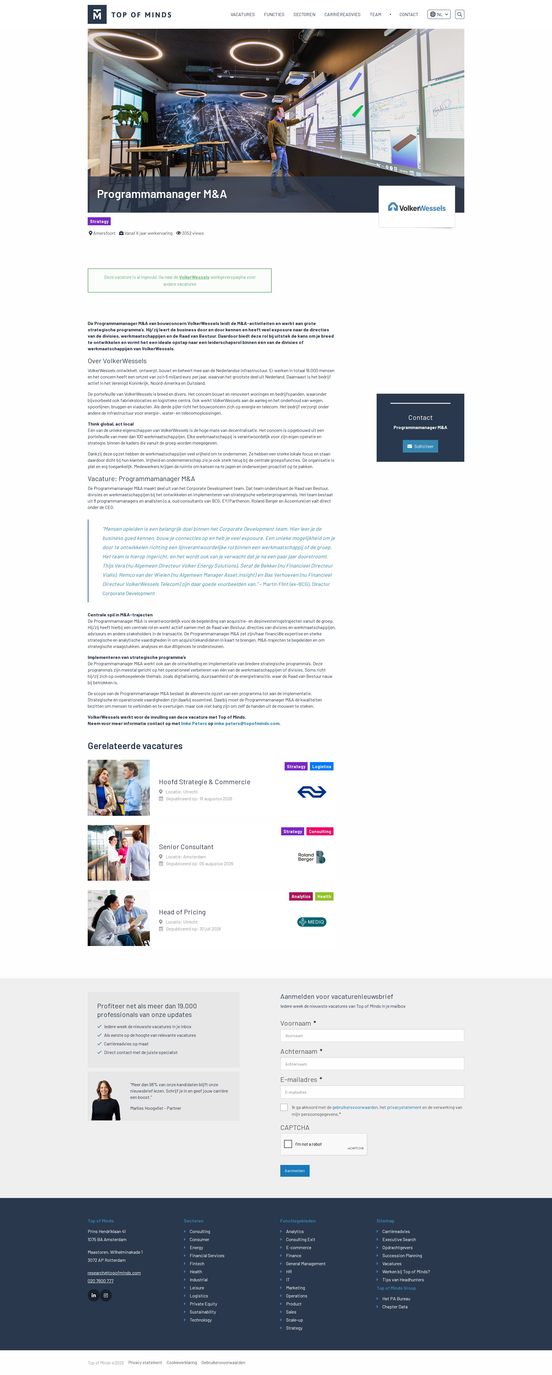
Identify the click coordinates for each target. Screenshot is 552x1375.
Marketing (295, 1287)
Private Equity (203, 1303)
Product (294, 1303)
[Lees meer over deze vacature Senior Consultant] (212, 853)
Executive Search (399, 1239)
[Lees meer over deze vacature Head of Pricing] (212, 918)
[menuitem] (242, 14)
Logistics (199, 1295)
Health (196, 1271)
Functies (274, 14)
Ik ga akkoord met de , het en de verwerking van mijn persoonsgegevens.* (377, 1110)
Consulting (200, 1231)
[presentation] (324, 1144)
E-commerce (298, 1247)
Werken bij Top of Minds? (406, 1271)
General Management (306, 1263)
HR (289, 1271)
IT (288, 1279)
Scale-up (294, 1319)
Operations (296, 1295)
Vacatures (243, 14)
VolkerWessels (194, 277)
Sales (291, 1311)
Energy (196, 1247)
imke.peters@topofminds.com (246, 723)
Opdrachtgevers (397, 1247)
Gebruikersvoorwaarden (223, 1362)
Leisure (197, 1287)
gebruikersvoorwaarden (355, 1107)
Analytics (295, 1231)
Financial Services (207, 1255)
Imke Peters (194, 723)
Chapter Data (395, 1306)
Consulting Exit (300, 1239)
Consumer (199, 1239)
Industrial (199, 1279)
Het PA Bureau (396, 1298)
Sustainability (203, 1311)
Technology (201, 1319)
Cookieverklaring (182, 1362)
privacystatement (404, 1107)
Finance (293, 1255)
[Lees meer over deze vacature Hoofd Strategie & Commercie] (212, 788)
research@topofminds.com (114, 1272)
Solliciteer (424, 446)
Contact (409, 14)
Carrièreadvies (343, 14)
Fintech (197, 1263)
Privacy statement (145, 1362)
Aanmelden (295, 1170)
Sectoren (304, 14)
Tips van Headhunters (403, 1279)
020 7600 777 (101, 1280)
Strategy (294, 1327)
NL (440, 14)
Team (375, 14)
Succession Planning (402, 1255)
